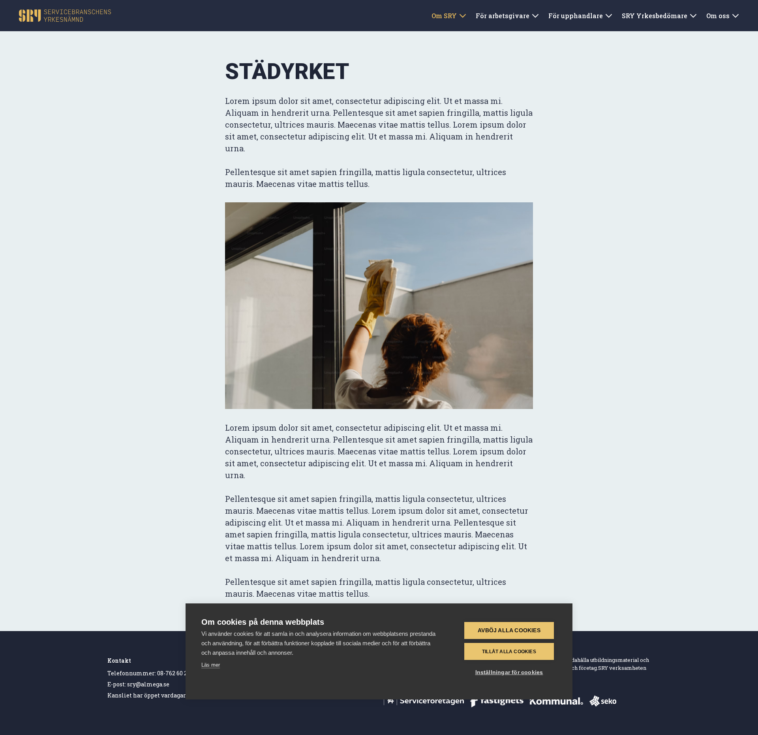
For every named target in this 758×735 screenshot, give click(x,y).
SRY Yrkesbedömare (654, 15)
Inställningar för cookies (509, 672)
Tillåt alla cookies (509, 651)
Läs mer (210, 665)
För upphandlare (575, 15)
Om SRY (444, 15)
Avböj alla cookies (509, 630)
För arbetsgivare (502, 15)
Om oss (718, 15)
